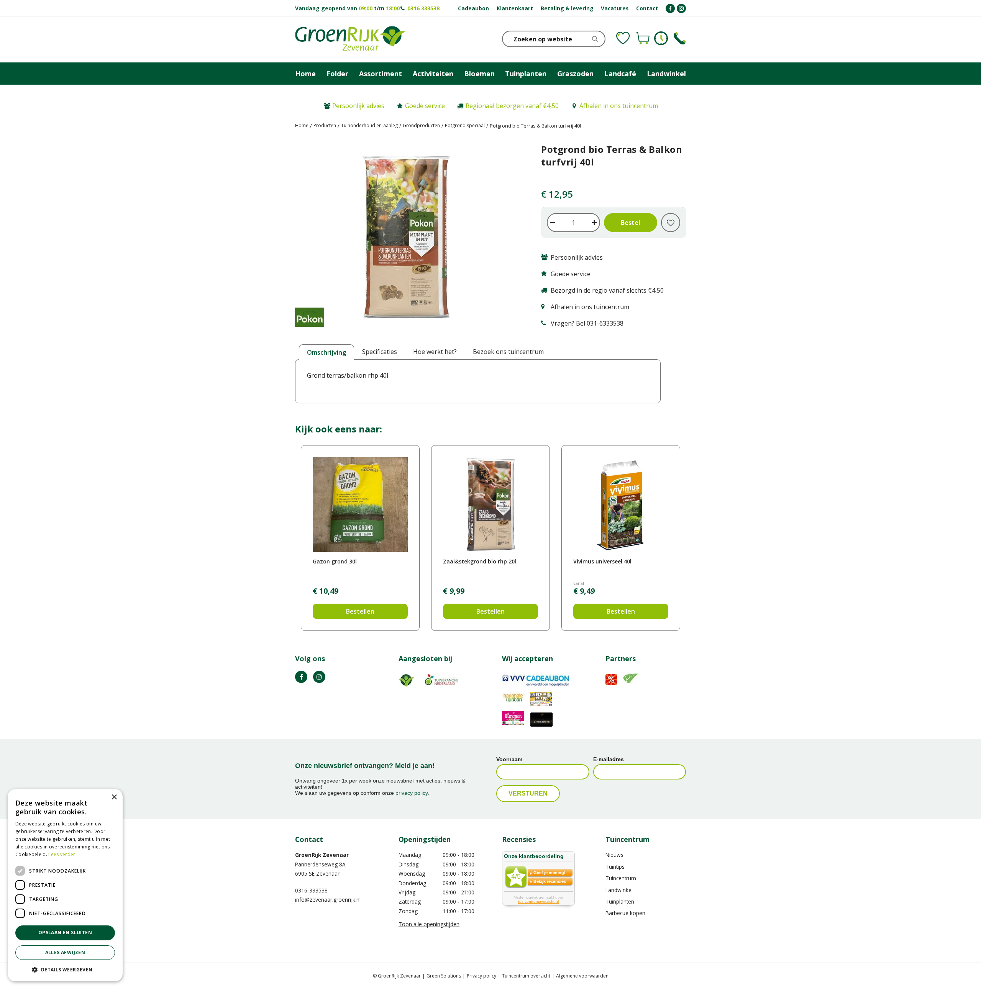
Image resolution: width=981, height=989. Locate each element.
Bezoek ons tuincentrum (508, 351)
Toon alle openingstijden (429, 924)
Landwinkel (619, 890)
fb (301, 677)
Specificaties (379, 351)
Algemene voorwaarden (582, 976)
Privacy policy (481, 976)
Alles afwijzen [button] (65, 952)
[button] (65, 969)
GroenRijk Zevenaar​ (322, 854)
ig (319, 677)
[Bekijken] (643, 38)
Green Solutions (444, 976)
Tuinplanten (619, 901)
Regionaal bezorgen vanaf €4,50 (512, 106)
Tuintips (615, 866)
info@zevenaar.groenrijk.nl (328, 899)
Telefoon (680, 38)
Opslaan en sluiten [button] (65, 932)
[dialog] (65, 885)
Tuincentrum (620, 878)
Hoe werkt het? (435, 351)
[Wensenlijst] (623, 38)
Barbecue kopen (625, 913)
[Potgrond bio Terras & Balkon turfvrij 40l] (407, 238)
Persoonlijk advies (358, 106)
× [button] (114, 797)
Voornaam (509, 759)
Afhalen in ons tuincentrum (618, 106)
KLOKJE (661, 38)
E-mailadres (608, 759)
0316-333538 (311, 890)
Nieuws (614, 854)
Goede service (425, 106)
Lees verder (61, 854)
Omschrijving (326, 352)
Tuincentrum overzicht (526, 976)
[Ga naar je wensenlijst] (623, 38)
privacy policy (411, 793)
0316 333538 (423, 8)
